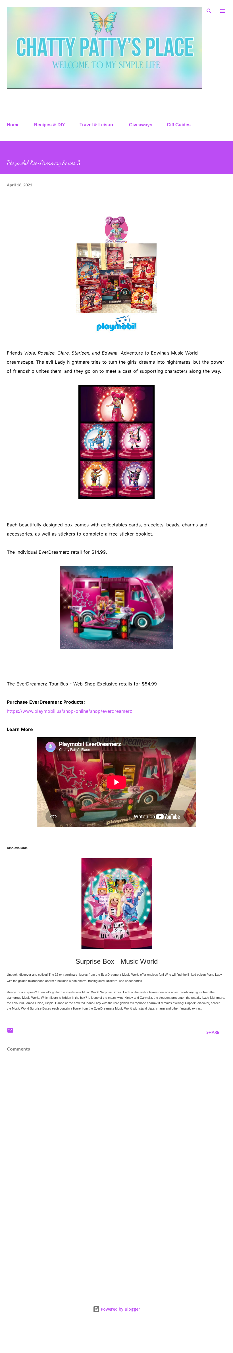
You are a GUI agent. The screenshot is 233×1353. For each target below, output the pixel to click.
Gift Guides (179, 124)
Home (13, 124)
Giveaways (140, 124)
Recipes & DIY (49, 124)
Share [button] (212, 1032)
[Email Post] (10, 1032)
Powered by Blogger (120, 1309)
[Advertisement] (116, 1241)
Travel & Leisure (97, 124)
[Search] (209, 10)
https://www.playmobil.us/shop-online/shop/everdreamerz (69, 711)
